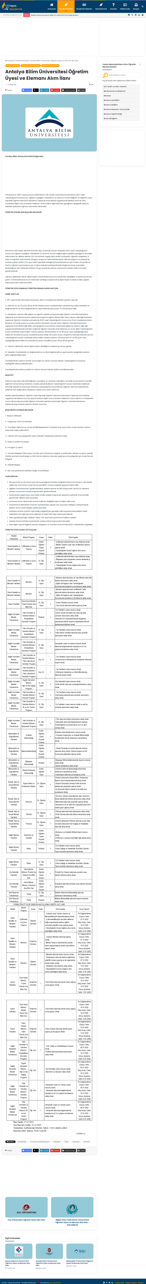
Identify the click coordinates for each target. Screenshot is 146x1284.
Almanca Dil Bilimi (111, 105)
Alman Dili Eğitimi (110, 118)
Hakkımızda (119, 1283)
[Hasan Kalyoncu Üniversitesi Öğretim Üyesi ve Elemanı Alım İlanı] (18, 1251)
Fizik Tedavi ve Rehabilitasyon (39, 1142)
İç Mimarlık (76, 1142)
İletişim (141, 1283)
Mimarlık (86, 1142)
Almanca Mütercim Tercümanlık (116, 109)
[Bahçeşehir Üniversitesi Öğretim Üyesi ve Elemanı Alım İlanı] (80, 1251)
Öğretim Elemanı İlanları (31, 66)
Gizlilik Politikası (131, 1283)
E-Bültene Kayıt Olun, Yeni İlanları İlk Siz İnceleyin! (50, 15)
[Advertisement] (49, 37)
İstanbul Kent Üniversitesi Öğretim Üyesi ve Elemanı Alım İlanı (48, 1263)
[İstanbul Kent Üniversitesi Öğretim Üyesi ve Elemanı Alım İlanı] (49, 1251)
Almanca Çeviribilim (112, 100)
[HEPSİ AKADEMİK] (12, 6)
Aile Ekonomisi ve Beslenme (114, 91)
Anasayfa (11, 60)
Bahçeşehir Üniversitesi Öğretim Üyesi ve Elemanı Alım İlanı (79, 1262)
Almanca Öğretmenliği (113, 114)
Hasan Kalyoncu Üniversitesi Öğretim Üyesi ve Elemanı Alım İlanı (17, 1263)
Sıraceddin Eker (55, 1283)
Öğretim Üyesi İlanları (50, 66)
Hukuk (66, 1142)
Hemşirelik (57, 1142)
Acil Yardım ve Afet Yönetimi (115, 86)
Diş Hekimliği (22, 1142)
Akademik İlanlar (22, 60)
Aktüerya (107, 96)
